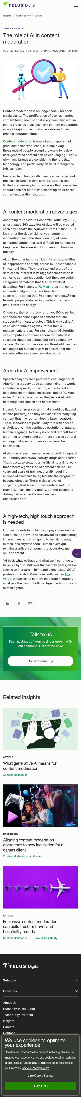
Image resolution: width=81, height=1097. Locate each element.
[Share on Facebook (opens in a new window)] (18, 603)
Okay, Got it (41, 1086)
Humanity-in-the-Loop (19, 1008)
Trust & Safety (13, 28)
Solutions (10, 980)
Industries (10, 991)
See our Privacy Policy (35, 1068)
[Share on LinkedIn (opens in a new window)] (7, 603)
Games (37, 856)
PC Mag (43, 286)
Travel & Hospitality (45, 938)
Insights (8, 1021)
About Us (9, 1002)
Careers (8, 1027)
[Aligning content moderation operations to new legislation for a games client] (40, 805)
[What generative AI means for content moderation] (40, 729)
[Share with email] (30, 603)
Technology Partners (18, 1015)
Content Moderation (15, 775)
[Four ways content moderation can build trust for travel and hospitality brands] (40, 887)
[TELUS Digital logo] (21, 966)
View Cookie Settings (40, 1075)
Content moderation (17, 141)
